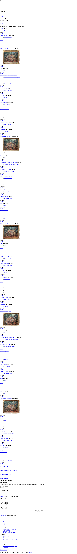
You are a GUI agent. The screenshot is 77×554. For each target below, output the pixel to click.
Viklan (1, 68)
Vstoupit (1, 16)
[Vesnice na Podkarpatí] (7, 37)
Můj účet (2, 1)
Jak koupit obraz (6, 7)
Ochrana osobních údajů (7, 538)
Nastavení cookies (6, 541)
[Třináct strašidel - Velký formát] (11, 63)
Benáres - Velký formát (4, 88)
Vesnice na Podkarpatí (4, 35)
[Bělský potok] (5, 43)
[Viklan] (4, 70)
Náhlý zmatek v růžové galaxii (5, 81)
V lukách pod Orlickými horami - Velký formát (8, 75)
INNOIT (30, 552)
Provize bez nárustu (6, 530)
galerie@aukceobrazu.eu (4, 549)
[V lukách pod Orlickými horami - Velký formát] (11, 77)
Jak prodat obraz (6, 6)
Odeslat (2, 487)
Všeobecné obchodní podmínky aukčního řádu (11, 539)
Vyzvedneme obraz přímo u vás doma (9, 532)
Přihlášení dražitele (7, 1)
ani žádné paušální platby (8, 470)
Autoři (4, 524)
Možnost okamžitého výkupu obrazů (9, 529)
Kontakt (4, 8)
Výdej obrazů (5, 547)
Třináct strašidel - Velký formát (5, 48)
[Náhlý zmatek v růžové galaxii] (8, 83)
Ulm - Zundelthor (3, 102)
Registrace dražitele (14, 1)
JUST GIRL (2, 95)
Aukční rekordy (5, 5)
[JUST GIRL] (5, 97)
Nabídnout (2, 23)
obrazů (4, 478)
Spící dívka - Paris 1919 (4, 109)
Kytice (1, 28)
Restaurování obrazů (6, 531)
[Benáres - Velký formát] (7, 90)
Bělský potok (2, 129)
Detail (1, 33)
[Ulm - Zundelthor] (6, 104)
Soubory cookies (6, 540)
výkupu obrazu (7, 466)
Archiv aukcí (5, 4)
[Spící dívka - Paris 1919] (7, 198)
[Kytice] (4, 30)
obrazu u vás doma (7, 474)
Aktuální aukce (5, 3)
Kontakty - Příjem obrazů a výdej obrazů (10, 546)
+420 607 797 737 (3, 550)
